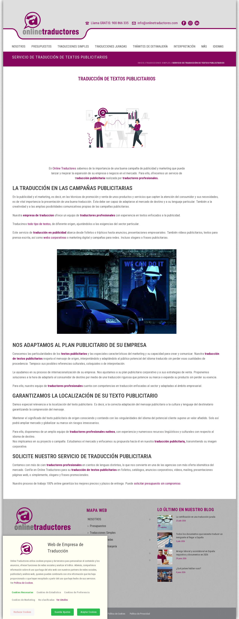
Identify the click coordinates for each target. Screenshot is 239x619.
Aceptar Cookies (88, 612)
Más (204, 46)
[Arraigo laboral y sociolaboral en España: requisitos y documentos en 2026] (164, 557)
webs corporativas (55, 237)
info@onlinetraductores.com (158, 23)
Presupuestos (41, 46)
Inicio (141, 63)
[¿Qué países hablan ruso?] (164, 574)
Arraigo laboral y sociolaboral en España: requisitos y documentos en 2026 (195, 553)
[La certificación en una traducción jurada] (164, 522)
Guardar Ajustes (62, 612)
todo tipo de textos (39, 224)
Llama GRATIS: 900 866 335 (109, 23)
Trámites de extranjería (150, 46)
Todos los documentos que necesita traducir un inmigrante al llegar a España (199, 536)
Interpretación (184, 46)
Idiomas (218, 46)
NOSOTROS (18, 46)
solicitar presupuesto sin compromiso (157, 483)
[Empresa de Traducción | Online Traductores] (44, 23)
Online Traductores (64, 168)
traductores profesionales (64, 465)
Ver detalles (62, 599)
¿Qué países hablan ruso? (188, 568)
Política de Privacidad (140, 613)
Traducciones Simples (73, 46)
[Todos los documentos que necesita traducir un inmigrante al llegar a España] (164, 539)
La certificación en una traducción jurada (195, 516)
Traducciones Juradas (111, 46)
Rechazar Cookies (22, 612)
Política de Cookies (116, 613)
